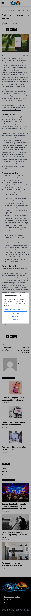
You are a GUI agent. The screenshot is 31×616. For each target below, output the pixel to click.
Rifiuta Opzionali (15, 316)
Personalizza (15, 313)
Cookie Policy (7, 309)
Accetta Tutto (15, 319)
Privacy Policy (16, 309)
